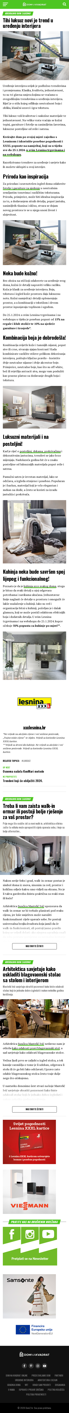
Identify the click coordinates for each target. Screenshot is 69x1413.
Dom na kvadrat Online (16, 1375)
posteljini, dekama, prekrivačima (40, 451)
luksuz (27, 761)
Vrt (26, 1385)
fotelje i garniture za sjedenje (21, 188)
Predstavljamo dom (41, 1375)
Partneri (59, 1375)
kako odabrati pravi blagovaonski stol (36, 1048)
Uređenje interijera (24, 1380)
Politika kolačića (56, 1389)
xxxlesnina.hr (34, 727)
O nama (11, 1389)
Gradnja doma (14, 1385)
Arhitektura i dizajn (47, 1380)
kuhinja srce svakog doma (40, 586)
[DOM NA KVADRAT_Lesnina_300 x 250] (29, 1163)
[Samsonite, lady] (29, 1317)
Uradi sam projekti (42, 1385)
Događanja (60, 1385)
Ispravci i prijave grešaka (31, 1389)
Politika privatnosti (36, 1394)
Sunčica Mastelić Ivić (31, 906)
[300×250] (29, 1213)
